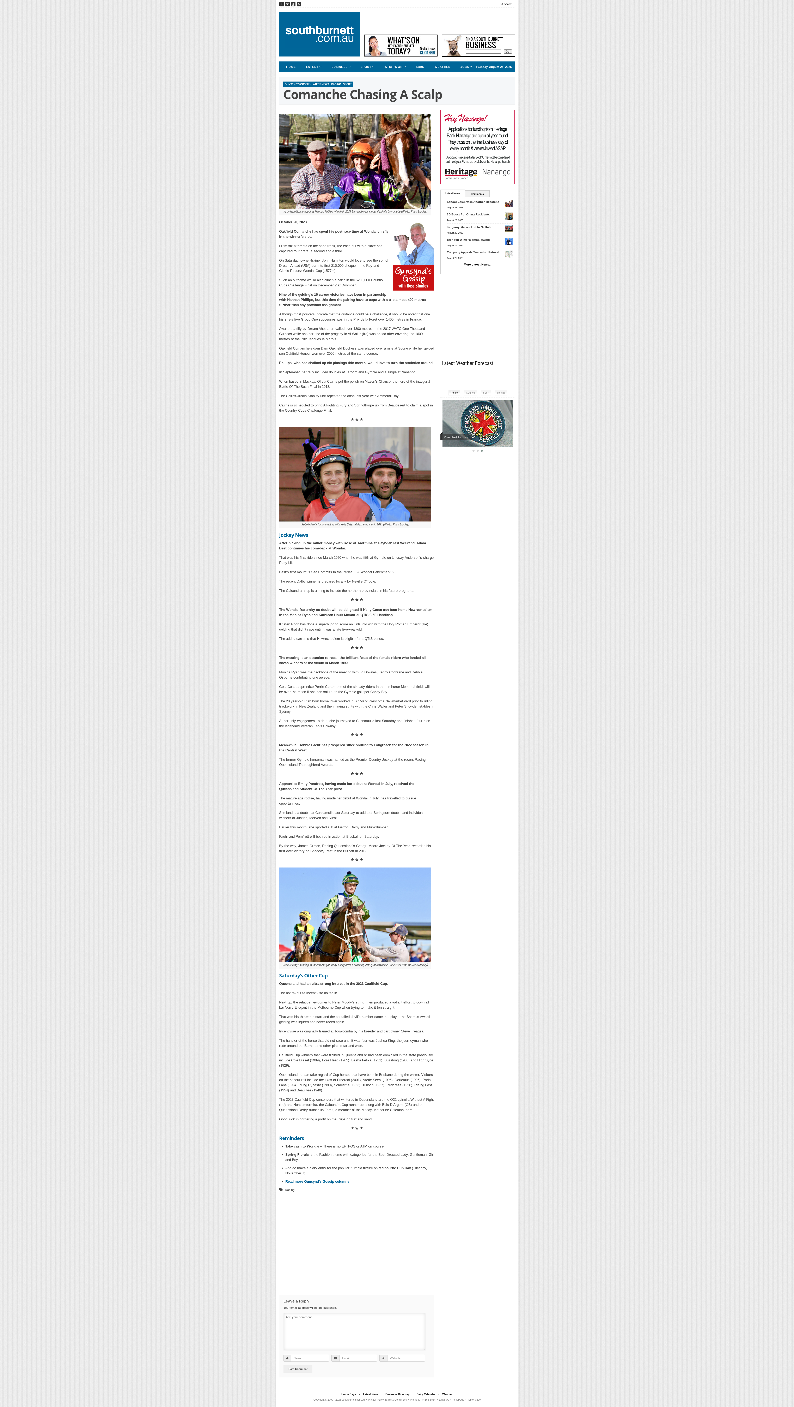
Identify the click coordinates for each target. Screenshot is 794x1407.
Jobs (464, 66)
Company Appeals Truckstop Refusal (473, 252)
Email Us (444, 1399)
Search (507, 4)
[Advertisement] (439, 21)
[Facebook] (282, 4)
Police (454, 392)
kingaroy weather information (513, 376)
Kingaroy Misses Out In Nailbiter (470, 227)
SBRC (420, 66)
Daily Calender (426, 1394)
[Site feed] (299, 4)
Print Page (458, 1399)
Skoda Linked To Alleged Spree (465, 437)
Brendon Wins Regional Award (468, 239)
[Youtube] (294, 4)
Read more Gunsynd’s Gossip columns (317, 1182)
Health (501, 392)
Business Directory (397, 1394)
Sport (366, 66)
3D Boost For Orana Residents (468, 214)
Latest (312, 66)
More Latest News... (477, 264)
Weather (442, 66)
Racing (336, 84)
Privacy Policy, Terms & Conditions (387, 1399)
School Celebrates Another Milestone (473, 201)
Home (291, 66)
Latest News (320, 84)
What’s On (393, 66)
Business (339, 66)
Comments (477, 194)
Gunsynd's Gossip (297, 84)
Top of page (474, 1399)
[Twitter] (288, 4)
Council (470, 392)
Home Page (348, 1394)
